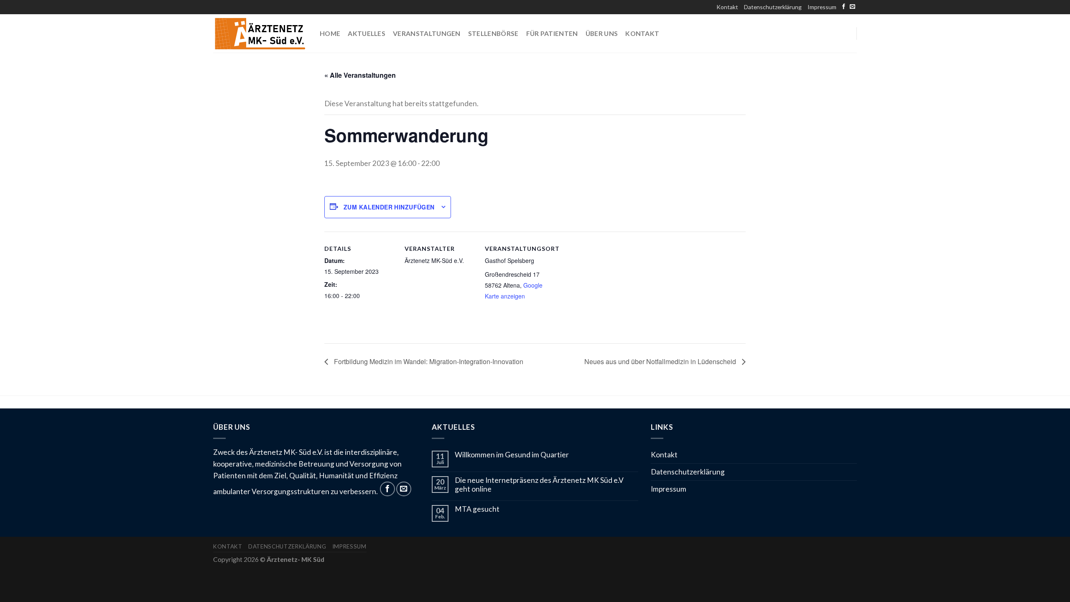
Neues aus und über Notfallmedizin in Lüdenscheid (661, 361)
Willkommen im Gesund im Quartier (512, 455)
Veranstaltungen (427, 33)
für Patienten (552, 33)
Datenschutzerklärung (773, 6)
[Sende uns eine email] (852, 7)
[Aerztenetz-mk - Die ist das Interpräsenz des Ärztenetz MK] (260, 33)
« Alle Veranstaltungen (360, 75)
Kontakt (727, 6)
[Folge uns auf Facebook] (843, 7)
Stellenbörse (493, 33)
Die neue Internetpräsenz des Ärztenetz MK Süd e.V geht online (539, 484)
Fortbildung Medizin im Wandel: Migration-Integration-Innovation (427, 361)
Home (330, 33)
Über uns (602, 33)
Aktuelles (366, 33)
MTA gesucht (477, 509)
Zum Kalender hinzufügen (389, 207)
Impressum (822, 6)
